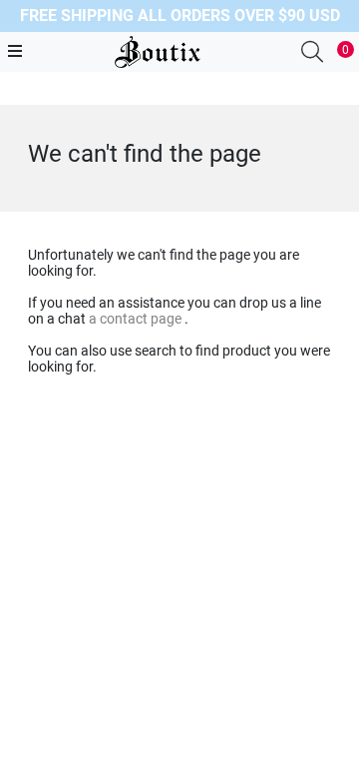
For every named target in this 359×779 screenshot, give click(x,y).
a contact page (136, 319)
